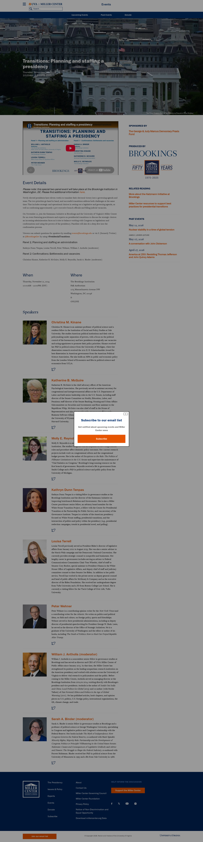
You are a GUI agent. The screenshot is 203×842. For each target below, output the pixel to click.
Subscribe (101, 438)
